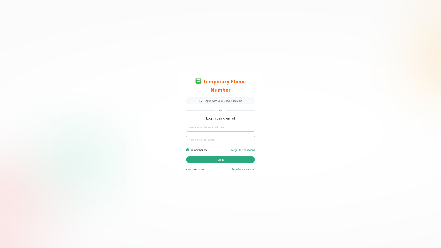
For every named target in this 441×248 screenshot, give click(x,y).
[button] (220, 100)
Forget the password (243, 150)
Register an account (243, 169)
